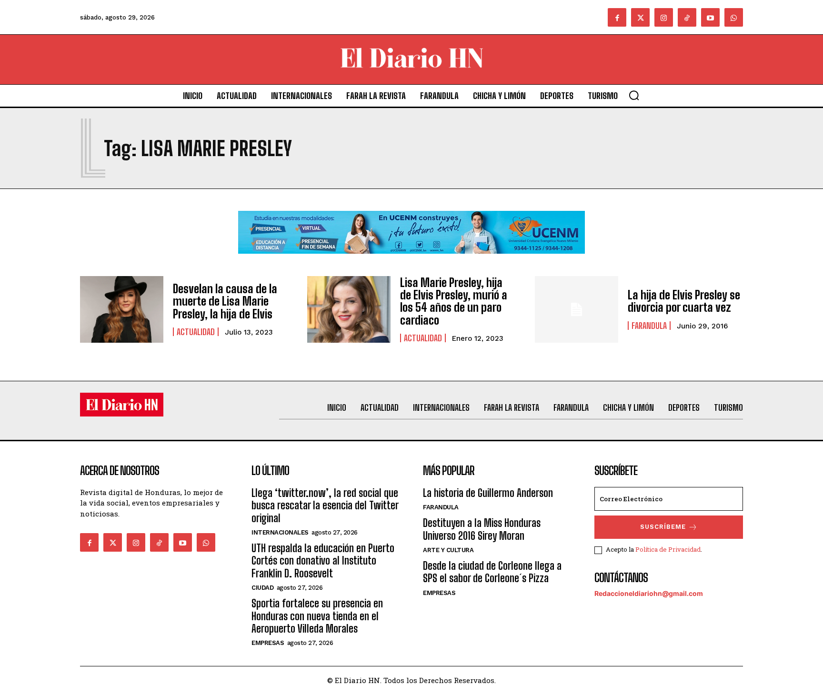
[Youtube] (710, 17)
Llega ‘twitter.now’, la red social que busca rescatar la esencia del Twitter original (324, 505)
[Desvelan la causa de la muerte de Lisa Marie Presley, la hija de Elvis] (121, 309)
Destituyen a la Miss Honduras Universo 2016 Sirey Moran (482, 529)
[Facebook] (617, 17)
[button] (633, 95)
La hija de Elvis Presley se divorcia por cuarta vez (684, 301)
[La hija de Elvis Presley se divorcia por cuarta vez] (576, 309)
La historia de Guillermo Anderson (488, 492)
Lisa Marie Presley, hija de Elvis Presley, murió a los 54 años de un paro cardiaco (453, 301)
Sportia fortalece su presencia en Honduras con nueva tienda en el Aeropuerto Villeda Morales (317, 616)
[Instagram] (663, 17)
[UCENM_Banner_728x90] (411, 261)
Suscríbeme (663, 526)
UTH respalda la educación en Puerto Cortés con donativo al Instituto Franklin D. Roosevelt (322, 561)
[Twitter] (640, 17)
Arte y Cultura (448, 550)
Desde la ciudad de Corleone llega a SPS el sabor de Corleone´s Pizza (492, 572)
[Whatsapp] (733, 17)
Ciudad (262, 587)
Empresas (267, 642)
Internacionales (280, 532)
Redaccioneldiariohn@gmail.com (648, 593)
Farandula (649, 325)
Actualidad (196, 331)
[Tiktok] (687, 17)
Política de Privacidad (668, 549)
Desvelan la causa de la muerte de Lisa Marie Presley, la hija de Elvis (225, 301)
